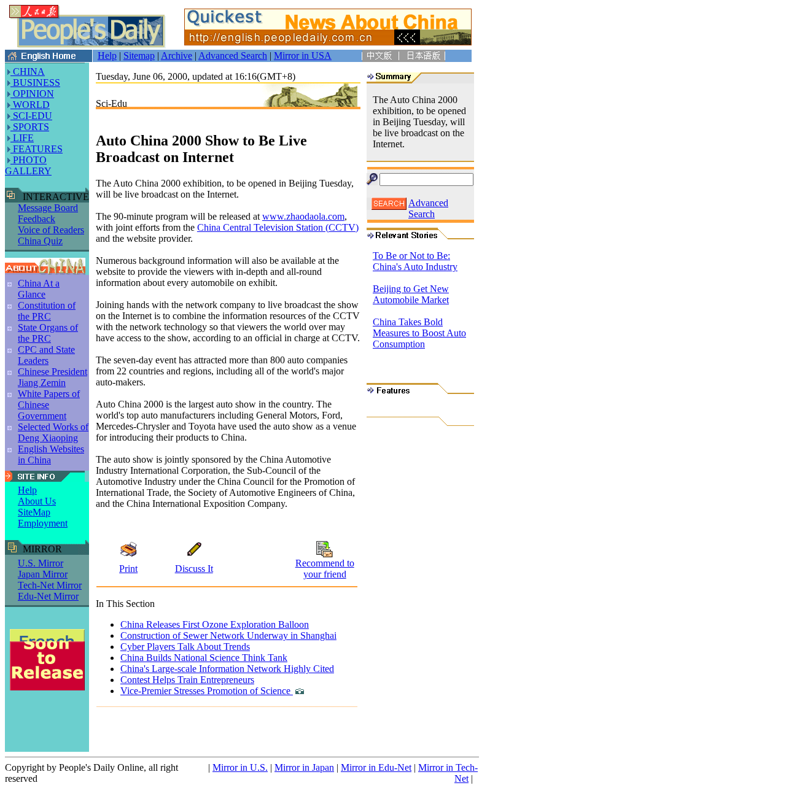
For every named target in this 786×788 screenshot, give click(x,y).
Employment (43, 523)
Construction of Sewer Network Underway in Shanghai (228, 635)
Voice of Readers (51, 230)
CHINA (27, 71)
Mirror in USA (303, 55)
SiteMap (34, 512)
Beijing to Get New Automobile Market (411, 294)
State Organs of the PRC (48, 333)
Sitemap (139, 55)
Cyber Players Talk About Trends (185, 646)
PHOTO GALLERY (28, 165)
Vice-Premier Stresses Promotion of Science (206, 691)
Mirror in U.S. (240, 767)
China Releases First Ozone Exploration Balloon (214, 624)
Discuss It (194, 568)
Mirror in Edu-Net (376, 767)
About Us (37, 501)
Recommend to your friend (324, 568)
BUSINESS (35, 82)
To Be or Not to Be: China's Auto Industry (415, 261)
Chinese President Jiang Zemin (52, 377)
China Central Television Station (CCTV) (278, 227)
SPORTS (29, 127)
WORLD (30, 104)
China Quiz (40, 241)
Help (107, 55)
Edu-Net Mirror (48, 596)
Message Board (48, 208)
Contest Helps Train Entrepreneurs (187, 679)
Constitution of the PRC (47, 311)
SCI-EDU (31, 115)
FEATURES (36, 149)
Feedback (36, 219)
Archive (176, 55)
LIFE (22, 138)
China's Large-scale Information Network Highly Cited (227, 668)
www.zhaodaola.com (303, 216)
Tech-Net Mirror (50, 585)
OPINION (32, 93)
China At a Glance (39, 288)
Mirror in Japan (304, 767)
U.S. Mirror (40, 563)
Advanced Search (232, 55)
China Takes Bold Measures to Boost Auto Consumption (419, 333)
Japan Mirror (43, 574)
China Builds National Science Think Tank (203, 657)
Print (128, 568)
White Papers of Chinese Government (49, 404)
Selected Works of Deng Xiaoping (53, 432)
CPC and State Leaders (46, 355)
